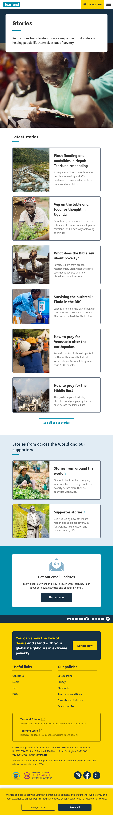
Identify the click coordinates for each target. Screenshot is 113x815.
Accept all (75, 807)
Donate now (85, 645)
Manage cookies (38, 807)
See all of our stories (56, 422)
